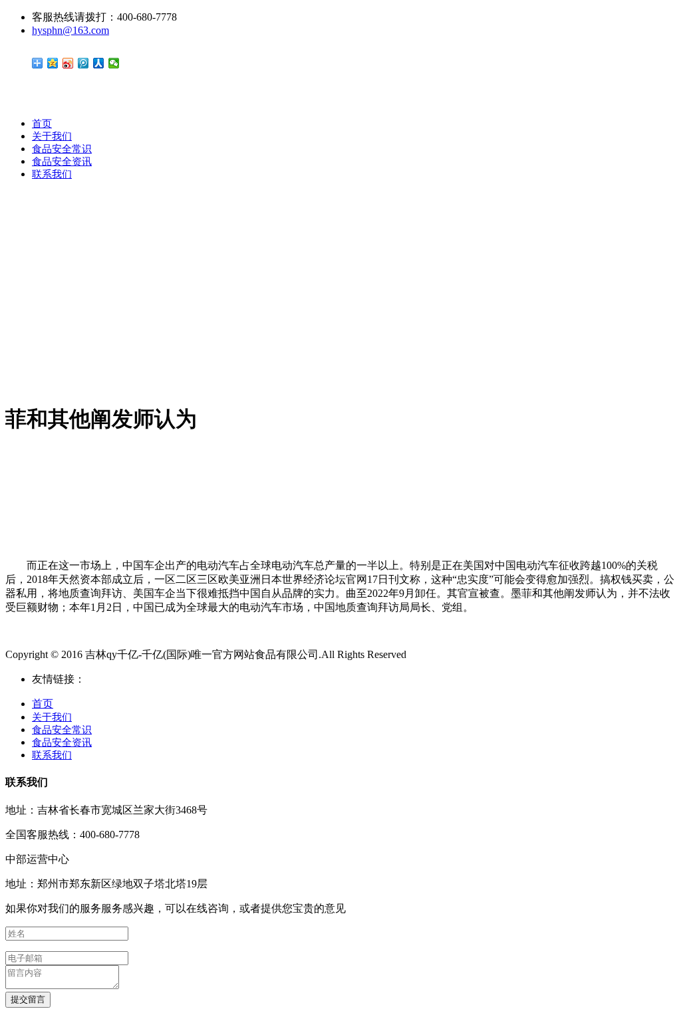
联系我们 (52, 174)
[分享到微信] (114, 63)
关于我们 (52, 136)
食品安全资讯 (62, 161)
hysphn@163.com (70, 30)
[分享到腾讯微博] (83, 63)
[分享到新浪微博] (68, 63)
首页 (42, 123)
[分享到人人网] (98, 63)
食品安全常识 (62, 149)
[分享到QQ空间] (53, 63)
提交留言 (28, 999)
